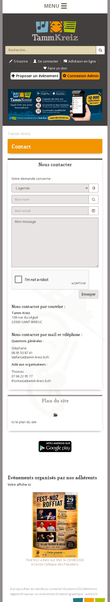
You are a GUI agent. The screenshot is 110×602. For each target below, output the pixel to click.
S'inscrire (21, 61)
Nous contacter (51, 589)
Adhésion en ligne (82, 61)
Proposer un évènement (37, 75)
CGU (80, 589)
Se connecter (48, 61)
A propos (16, 589)
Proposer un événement (38, 594)
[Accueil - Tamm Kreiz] (55, 29)
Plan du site (32, 589)
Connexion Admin (82, 75)
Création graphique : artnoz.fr (77, 594)
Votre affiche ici (19, 484)
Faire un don (57, 68)
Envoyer (89, 294)
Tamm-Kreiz (19, 133)
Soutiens (69, 589)
